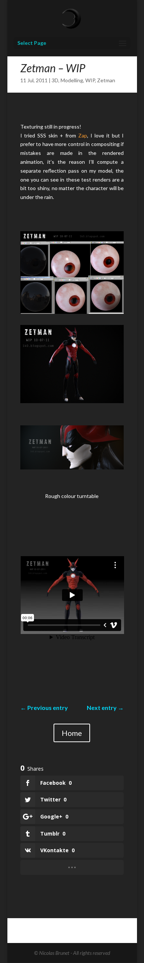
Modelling (72, 80)
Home (72, 732)
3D (55, 80)
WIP (90, 80)
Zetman (106, 80)
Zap (82, 135)
